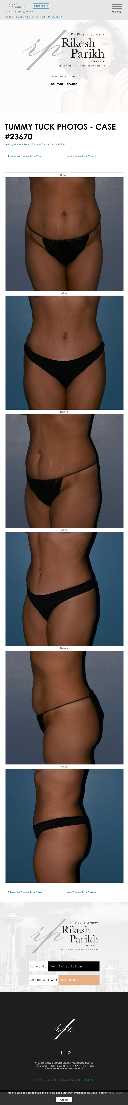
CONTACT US (41, 5)
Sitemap (43, 1066)
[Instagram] (69, 1052)
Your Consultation (56, 966)
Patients (64, 76)
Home (55, 76)
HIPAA (75, 1066)
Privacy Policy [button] (113, 1093)
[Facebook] (61, 1052)
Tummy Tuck (39, 144)
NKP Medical (85, 1080)
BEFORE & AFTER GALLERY (45, 17)
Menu (117, 11)
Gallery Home (13, 144)
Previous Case (25, 156)
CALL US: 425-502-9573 (20, 12)
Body (27, 144)
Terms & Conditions (60, 1066)
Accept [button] (64, 1100)
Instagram (54, 979)
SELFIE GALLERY (16, 17)
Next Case (80, 156)
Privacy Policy (88, 1066)
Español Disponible (17, 5)
